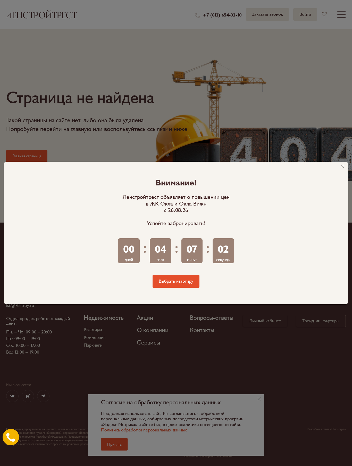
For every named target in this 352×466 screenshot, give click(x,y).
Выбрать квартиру (176, 281)
